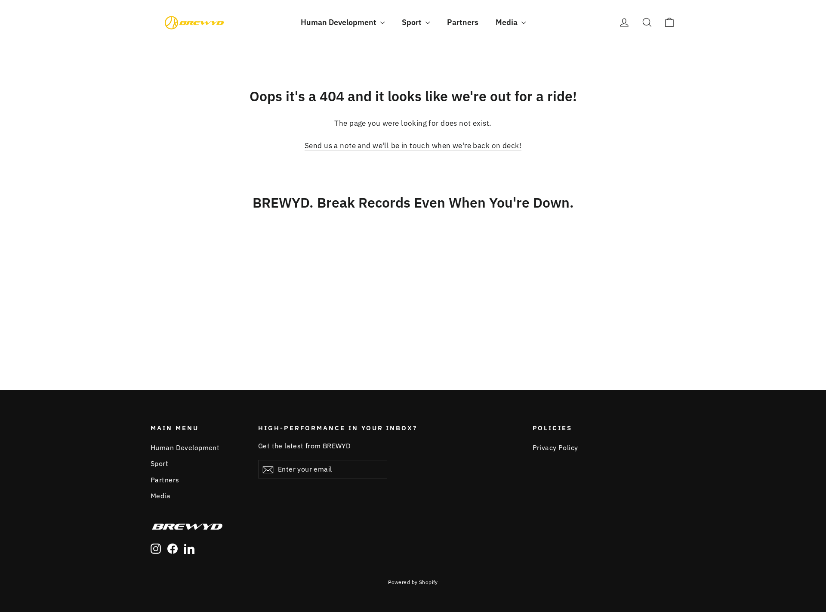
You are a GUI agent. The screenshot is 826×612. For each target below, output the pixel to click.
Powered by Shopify (413, 582)
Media (507, 22)
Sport (412, 22)
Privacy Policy (555, 447)
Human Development (339, 22)
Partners (462, 22)
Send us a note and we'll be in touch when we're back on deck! (413, 145)
